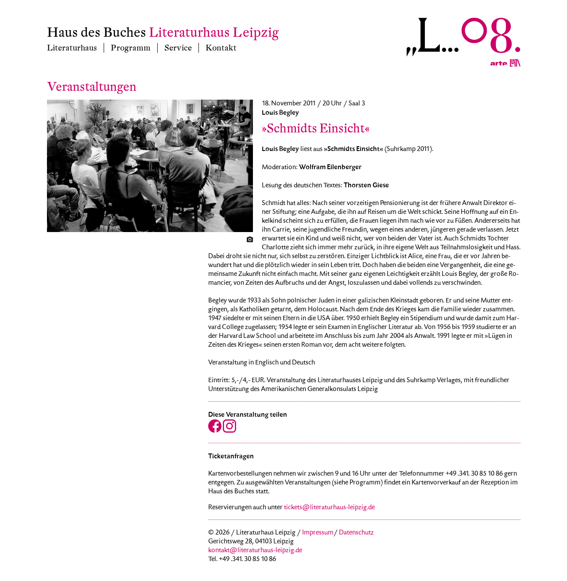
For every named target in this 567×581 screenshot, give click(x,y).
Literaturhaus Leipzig (214, 32)
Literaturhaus (72, 48)
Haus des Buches (96, 32)
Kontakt (221, 48)
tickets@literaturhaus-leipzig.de (329, 507)
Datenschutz (356, 533)
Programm (131, 48)
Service (178, 48)
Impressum (318, 533)
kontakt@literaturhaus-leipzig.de (255, 550)
